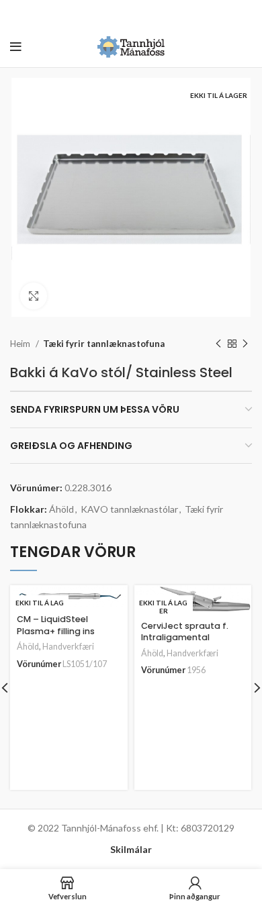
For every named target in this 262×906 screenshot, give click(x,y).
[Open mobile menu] (15, 47)
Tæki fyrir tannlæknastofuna (104, 343)
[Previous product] (218, 344)
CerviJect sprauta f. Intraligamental (184, 632)
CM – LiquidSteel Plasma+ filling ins (56, 625)
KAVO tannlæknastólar (129, 509)
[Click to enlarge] (33, 296)
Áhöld (61, 509)
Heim (21, 343)
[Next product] (245, 344)
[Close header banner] (245, 13)
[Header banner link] (111, 13)
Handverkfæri (68, 647)
